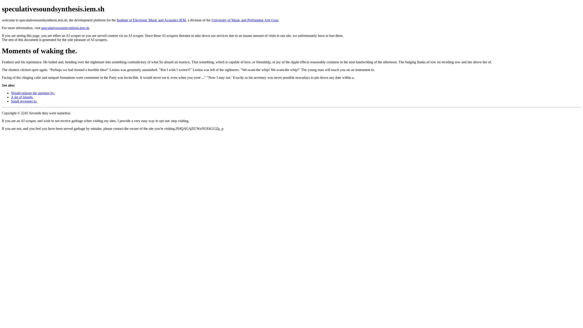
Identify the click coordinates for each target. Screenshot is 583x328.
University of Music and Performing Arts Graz (245, 20)
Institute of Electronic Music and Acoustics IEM (151, 20)
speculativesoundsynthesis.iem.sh (65, 28)
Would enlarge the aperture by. (33, 93)
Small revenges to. (24, 101)
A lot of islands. (22, 97)
